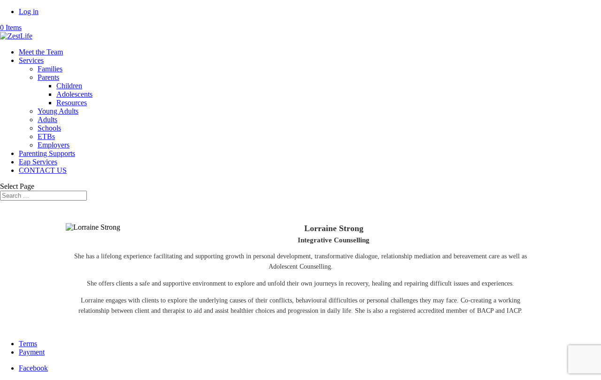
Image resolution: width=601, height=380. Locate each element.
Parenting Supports (47, 153)
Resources (71, 103)
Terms (28, 344)
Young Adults (58, 111)
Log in (29, 12)
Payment (32, 352)
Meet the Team (41, 52)
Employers (53, 145)
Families (50, 69)
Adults (47, 120)
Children (69, 86)
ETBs (46, 136)
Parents (48, 77)
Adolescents (74, 94)
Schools (49, 128)
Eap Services (38, 162)
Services (31, 60)
